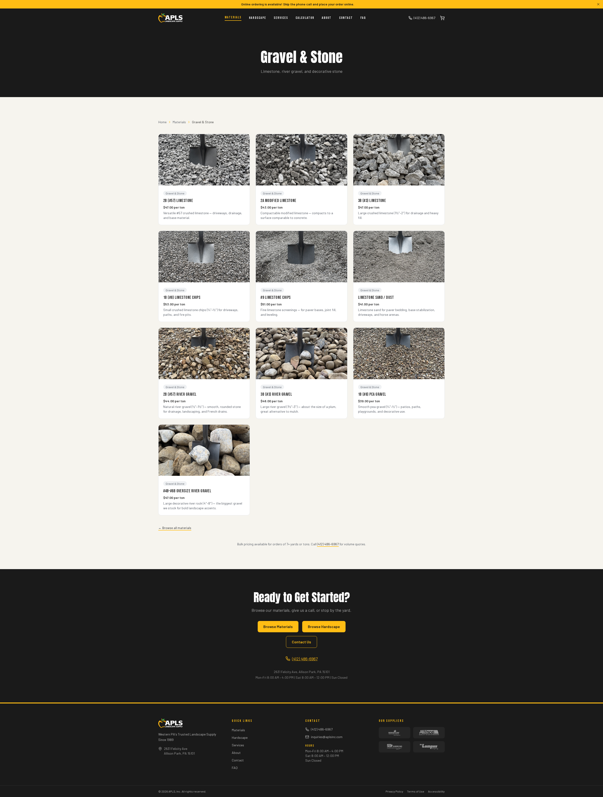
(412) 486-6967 (424, 18)
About (327, 18)
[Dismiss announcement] (598, 4)
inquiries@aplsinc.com (326, 737)
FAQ (363, 18)
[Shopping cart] (442, 18)
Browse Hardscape (324, 626)
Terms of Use (415, 791)
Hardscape (257, 18)
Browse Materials (278, 626)
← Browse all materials (174, 528)
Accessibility (436, 791)
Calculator (305, 18)
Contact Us (301, 642)
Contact (346, 18)
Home (162, 122)
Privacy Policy (394, 791)
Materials (233, 17)
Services (281, 18)
